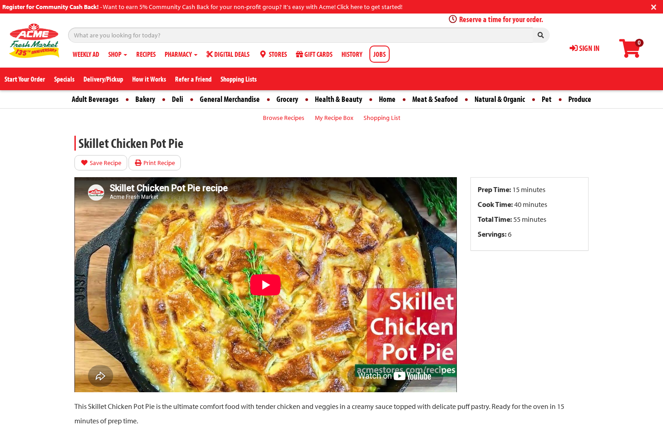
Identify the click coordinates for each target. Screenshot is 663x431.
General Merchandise (230, 99)
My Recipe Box (334, 118)
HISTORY (351, 54)
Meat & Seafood (435, 99)
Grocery (287, 99)
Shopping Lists (239, 78)
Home (387, 99)
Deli (177, 99)
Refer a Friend (193, 78)
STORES (277, 54)
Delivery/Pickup (103, 78)
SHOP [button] (115, 54)
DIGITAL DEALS (231, 54)
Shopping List (382, 118)
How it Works (149, 78)
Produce (579, 99)
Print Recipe (158, 163)
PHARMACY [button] (179, 54)
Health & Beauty (338, 99)
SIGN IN (588, 48)
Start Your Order (25, 78)
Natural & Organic (499, 99)
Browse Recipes (283, 118)
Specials (64, 78)
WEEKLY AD (86, 54)
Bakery (145, 99)
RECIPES (146, 54)
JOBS (379, 54)
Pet (547, 99)
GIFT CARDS (317, 54)
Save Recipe (104, 163)
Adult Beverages (95, 99)
